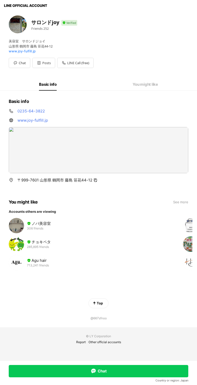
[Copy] (95, 180)
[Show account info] (69, 23)
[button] (43, 63)
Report (81, 342)
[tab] (48, 84)
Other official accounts (104, 342)
